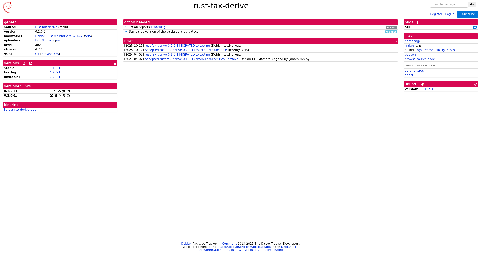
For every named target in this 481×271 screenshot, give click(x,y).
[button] (126, 27)
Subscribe (467, 14)
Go (472, 4)
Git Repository (249, 250)
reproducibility (434, 50)
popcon (410, 54)
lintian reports (262, 27)
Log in (449, 14)
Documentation (210, 250)
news (129, 41)
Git (37, 54)
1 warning (158, 27)
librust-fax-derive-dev (20, 109)
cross (451, 50)
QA (56, 54)
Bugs (230, 250)
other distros (414, 70)
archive (77, 36)
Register (436, 14)
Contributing (273, 250)
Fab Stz (40, 40)
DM (58, 40)
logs (419, 50)
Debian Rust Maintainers (53, 36)
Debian (186, 243)
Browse (46, 54)
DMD (88, 36)
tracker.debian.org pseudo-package (244, 247)
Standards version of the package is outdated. (262, 31)
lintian (409, 45)
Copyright (229, 243)
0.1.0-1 (55, 68)
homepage (413, 41)
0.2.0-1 (55, 72)
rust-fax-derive (46, 27)
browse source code (420, 59)
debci (409, 75)
